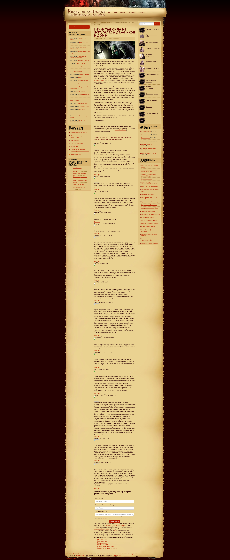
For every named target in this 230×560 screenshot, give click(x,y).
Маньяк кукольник (83, 103)
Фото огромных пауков (147, 217)
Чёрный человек (80, 63)
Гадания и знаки (108, 554)
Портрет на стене (102, 544)
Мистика (75, 554)
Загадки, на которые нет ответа (107, 548)
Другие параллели (76, 154)
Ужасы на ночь (83, 554)
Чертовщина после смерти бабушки (78, 70)
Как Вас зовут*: (100, 498)
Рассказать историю (79, 27)
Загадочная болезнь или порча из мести (79, 99)
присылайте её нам (120, 130)
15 (104, 38)
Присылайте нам (70, 558)
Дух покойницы (75, 140)
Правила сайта (117, 555)
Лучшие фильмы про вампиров (149, 186)
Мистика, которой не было (80, 177)
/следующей (105, 529)
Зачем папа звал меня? (79, 187)
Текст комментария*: (101, 511)
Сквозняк (80, 77)
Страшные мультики (146, 179)
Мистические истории (106, 22)
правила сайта (107, 519)
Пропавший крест (102, 541)
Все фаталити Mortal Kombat (79, 132)
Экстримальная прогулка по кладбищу (78, 56)
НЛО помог (82, 109)
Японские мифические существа (150, 223)
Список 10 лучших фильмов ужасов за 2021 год (149, 170)
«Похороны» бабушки (83, 60)
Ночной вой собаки (83, 80)
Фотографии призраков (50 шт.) (149, 208)
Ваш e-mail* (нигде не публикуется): (106, 505)
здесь (116, 530)
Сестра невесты (102, 543)
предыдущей (98, 529)
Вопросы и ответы (119, 12)
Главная (107, 12)
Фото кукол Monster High (148, 211)
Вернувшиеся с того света (105, 546)
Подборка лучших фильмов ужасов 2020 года (148, 175)
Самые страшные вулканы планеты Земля (78, 136)
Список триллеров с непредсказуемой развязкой (149, 182)
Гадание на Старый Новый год (149, 201)
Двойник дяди (74, 146)
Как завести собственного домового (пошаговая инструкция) (80, 150)
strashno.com (80, 555)
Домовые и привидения (95, 554)
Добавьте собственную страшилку (116, 525)
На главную (68, 554)
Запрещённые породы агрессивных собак (147, 239)
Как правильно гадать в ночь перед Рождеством (149, 198)
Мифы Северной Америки (148, 226)
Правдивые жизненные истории (149, 243)
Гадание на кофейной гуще (148, 148)
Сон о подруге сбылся (77, 143)
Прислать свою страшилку (129, 554)
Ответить (97, 174)
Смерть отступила (84, 106)
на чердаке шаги (99, 80)
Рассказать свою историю (137, 12)
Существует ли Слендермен (149, 205)
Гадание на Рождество (147, 194)
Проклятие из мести (83, 83)
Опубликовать (114, 521)
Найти (157, 24)
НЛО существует (102, 539)
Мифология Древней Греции (149, 220)
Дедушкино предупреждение (78, 47)
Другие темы (117, 554)
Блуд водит (82, 112)
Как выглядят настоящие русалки (150, 214)
